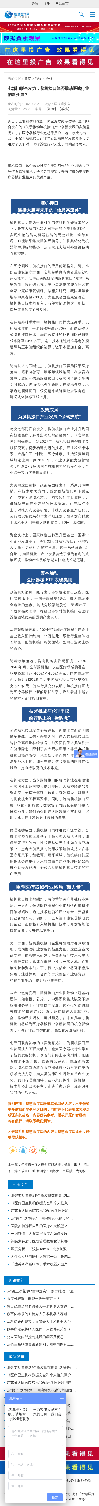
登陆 (34, 4)
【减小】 (64, 109)
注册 (46, 4)
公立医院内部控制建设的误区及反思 (35, 1337)
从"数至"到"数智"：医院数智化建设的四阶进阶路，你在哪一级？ (42, 1218)
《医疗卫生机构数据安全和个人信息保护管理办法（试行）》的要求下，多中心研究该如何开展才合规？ (42, 1203)
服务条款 (84, 1480)
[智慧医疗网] (16, 15)
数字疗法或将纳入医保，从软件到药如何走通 (42, 1329)
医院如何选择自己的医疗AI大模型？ (39, 1226)
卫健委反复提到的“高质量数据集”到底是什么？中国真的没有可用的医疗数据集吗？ (42, 1195)
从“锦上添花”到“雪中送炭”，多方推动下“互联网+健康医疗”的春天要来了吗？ (42, 1291)
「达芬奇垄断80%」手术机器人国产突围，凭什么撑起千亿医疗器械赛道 (42, 1264)
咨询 (38, 79)
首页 (27, 79)
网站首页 (62, 4)
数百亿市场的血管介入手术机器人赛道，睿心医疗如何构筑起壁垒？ (42, 1306)
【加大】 (51, 109)
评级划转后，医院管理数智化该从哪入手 (42, 1241)
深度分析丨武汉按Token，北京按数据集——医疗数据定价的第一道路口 (42, 1249)
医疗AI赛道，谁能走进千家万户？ (33, 1299)
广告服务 (67, 1480)
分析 (49, 79)
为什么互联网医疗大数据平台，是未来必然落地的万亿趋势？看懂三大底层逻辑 (42, 1256)
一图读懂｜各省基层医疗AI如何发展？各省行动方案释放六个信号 (42, 1234)
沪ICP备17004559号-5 (71, 1499)
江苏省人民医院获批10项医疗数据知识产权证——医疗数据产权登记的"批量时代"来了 (42, 1211)
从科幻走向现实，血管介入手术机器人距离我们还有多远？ (42, 1322)
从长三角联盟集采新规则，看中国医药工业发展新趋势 (42, 1344)
